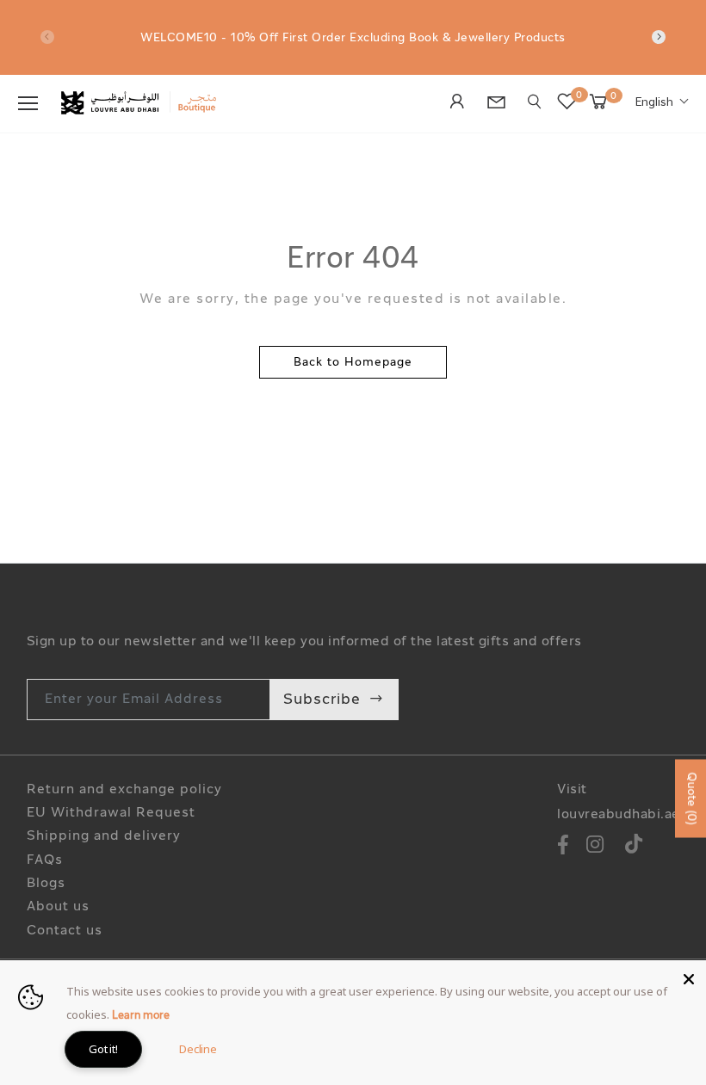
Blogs (46, 884)
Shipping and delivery (104, 837)
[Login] (462, 103)
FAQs (45, 861)
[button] (662, 103)
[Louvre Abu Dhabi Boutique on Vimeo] (634, 847)
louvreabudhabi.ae (618, 815)
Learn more (141, 1016)
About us (58, 907)
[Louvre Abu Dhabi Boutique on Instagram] (595, 847)
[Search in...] (534, 102)
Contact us (64, 931)
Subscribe (322, 700)
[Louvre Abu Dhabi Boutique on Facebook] (563, 847)
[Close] (688, 977)
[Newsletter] (501, 105)
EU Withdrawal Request (111, 813)
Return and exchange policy (124, 790)
